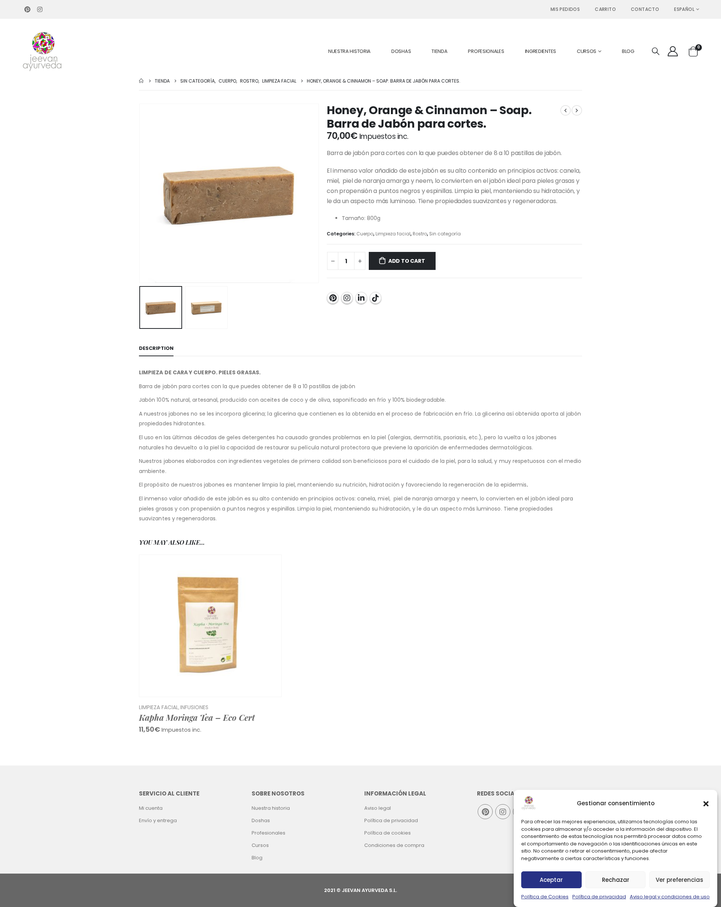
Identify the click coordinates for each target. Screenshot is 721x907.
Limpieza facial (393, 234)
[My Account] (673, 51)
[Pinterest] (27, 9)
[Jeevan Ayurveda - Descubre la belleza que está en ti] (42, 51)
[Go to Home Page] (141, 81)
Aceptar (551, 880)
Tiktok (376, 298)
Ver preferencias (679, 880)
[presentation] (140, 193)
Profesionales (486, 51)
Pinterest (333, 298)
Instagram (347, 298)
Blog (628, 51)
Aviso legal (377, 808)
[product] (210, 626)
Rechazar (615, 880)
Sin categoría (445, 234)
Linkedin (361, 298)
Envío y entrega (158, 820)
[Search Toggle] (655, 51)
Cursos (586, 51)
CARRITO (605, 9)
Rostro (420, 234)
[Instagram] (40, 9)
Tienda (439, 51)
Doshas (401, 51)
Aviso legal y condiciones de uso (670, 896)
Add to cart (406, 261)
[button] (706, 803)
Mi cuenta (151, 808)
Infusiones (194, 707)
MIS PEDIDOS (565, 9)
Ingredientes (540, 51)
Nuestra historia (349, 51)
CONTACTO (645, 9)
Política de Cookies (545, 896)
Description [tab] (156, 348)
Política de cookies (387, 832)
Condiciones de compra (394, 845)
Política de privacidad (599, 896)
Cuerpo (364, 234)
